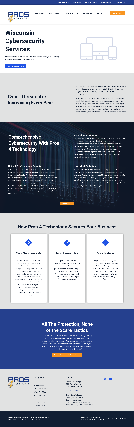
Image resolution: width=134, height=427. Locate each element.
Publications (77, 2)
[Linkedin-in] (104, 379)
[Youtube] (110, 379)
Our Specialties (53, 13)
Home (36, 382)
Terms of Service (121, 418)
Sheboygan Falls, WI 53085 (77, 386)
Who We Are (39, 13)
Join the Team (39, 405)
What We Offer (71, 13)
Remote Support (91, 2)
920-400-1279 (120, 2)
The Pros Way (87, 13)
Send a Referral (63, 2)
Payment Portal (106, 2)
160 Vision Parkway (74, 384)
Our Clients (101, 13)
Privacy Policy (110, 418)
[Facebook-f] (99, 379)
